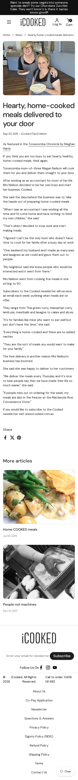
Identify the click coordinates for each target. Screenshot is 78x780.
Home (6, 35)
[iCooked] (33, 22)
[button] (69, 22)
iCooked (16, 677)
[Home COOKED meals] (39, 497)
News (19, 35)
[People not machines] (39, 572)
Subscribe (61, 656)
